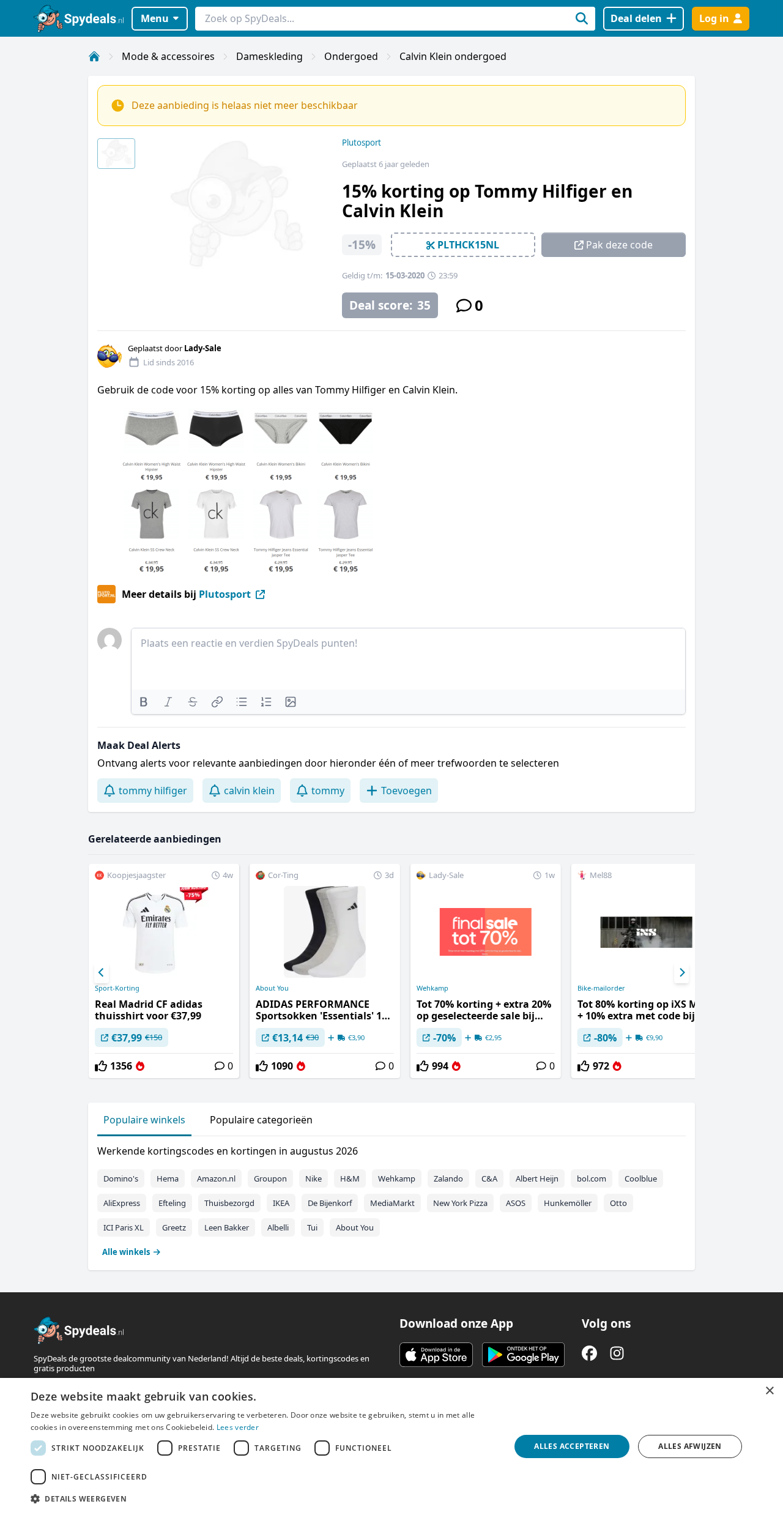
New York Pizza (460, 1202)
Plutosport (361, 142)
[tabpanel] (391, 1198)
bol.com (591, 1178)
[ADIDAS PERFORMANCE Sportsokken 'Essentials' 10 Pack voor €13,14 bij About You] (325, 971)
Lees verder (238, 1427)
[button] (263, 1498)
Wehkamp (432, 988)
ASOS (515, 1202)
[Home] (94, 56)
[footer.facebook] (589, 1353)
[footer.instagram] (617, 1353)
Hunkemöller (568, 1202)
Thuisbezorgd (229, 1202)
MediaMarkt (392, 1202)
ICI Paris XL (123, 1227)
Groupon (270, 1178)
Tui (312, 1227)
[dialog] (391, 1446)
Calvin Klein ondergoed (453, 56)
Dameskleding (269, 56)
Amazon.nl (216, 1178)
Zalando (448, 1178)
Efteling (172, 1202)
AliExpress (121, 1202)
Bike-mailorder (601, 988)
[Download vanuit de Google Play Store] (523, 1354)
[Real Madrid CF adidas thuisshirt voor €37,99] (164, 971)
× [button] (769, 1391)
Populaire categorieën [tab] (261, 1119)
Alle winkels (126, 1251)
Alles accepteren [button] (571, 1446)
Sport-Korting (117, 988)
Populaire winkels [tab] (144, 1119)
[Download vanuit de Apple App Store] (436, 1354)
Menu (155, 18)
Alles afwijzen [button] (690, 1446)
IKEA (281, 1202)
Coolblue (641, 1178)
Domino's (120, 1178)
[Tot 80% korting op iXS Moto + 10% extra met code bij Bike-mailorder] (646, 971)
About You (272, 988)
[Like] (101, 1066)
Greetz (174, 1227)
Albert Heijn (537, 1178)
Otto (618, 1202)
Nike (313, 1178)
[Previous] (101, 972)
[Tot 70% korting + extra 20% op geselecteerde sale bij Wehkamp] (485, 971)
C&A (489, 1178)
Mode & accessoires (168, 56)
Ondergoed (351, 56)
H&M (350, 1178)
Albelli (278, 1227)
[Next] (681, 972)
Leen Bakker (226, 1227)
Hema (168, 1178)
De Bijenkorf (330, 1202)
